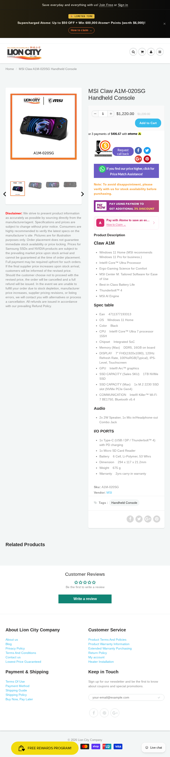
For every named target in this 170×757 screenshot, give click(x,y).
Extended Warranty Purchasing (110, 648)
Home (10, 69)
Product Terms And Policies (107, 639)
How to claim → (81, 30)
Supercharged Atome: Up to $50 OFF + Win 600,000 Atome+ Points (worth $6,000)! (81, 23)
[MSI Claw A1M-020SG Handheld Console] (43, 126)
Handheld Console (124, 502)
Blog (9, 644)
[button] (126, 223)
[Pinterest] (104, 712)
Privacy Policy (15, 648)
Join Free (106, 5)
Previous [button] (4, 194)
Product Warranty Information (108, 644)
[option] (43, 126)
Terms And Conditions (21, 653)
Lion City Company (90, 740)
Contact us (13, 657)
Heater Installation (101, 661)
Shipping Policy (16, 695)
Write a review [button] (85, 599)
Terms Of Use (15, 681)
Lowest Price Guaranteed (23, 661)
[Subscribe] (158, 697)
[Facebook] (93, 712)
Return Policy (97, 653)
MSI (109, 492)
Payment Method (17, 686)
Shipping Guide (16, 690)
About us (12, 639)
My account (96, 657)
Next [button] (82, 194)
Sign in (123, 5)
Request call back (123, 152)
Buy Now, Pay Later (19, 699)
